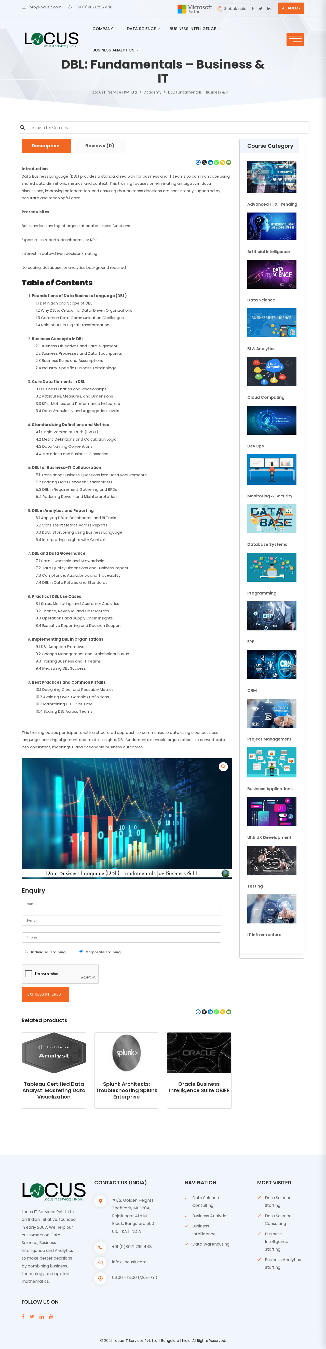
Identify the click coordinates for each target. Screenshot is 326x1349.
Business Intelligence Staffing (276, 1241)
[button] (223, 766)
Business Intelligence (204, 1230)
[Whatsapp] (216, 162)
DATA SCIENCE (141, 29)
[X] (204, 162)
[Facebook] (198, 162)
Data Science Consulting (205, 1201)
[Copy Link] (222, 162)
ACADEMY (291, 8)
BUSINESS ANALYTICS (113, 50)
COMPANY (102, 29)
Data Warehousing (210, 1244)
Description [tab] (46, 145)
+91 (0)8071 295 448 (93, 7)
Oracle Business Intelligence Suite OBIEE (199, 1087)
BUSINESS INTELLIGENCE (193, 29)
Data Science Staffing (278, 1201)
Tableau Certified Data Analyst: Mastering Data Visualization (54, 1090)
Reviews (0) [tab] (99, 145)
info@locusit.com (45, 7)
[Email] (228, 162)
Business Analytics (210, 1216)
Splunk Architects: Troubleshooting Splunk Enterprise (126, 1090)
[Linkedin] (210, 162)
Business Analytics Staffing (283, 1263)
